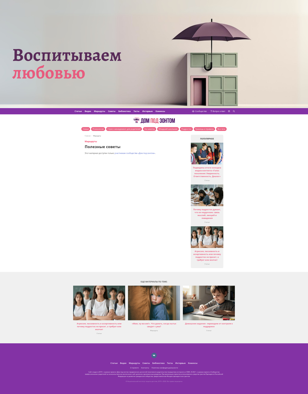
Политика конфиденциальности (164, 368)
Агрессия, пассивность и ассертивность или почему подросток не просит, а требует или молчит (99, 326)
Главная (88, 136)
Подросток (186, 129)
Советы (112, 111)
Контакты (145, 368)
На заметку (149, 129)
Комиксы (160, 111)
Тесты (136, 111)
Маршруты (99, 111)
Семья (86, 129)
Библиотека (124, 111)
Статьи (78, 111)
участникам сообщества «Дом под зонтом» (135, 153)
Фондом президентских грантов (178, 376)
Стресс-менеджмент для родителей (124, 129)
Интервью (147, 111)
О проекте (134, 368)
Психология (98, 129)
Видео (88, 111)
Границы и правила (204, 129)
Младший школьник (168, 129)
